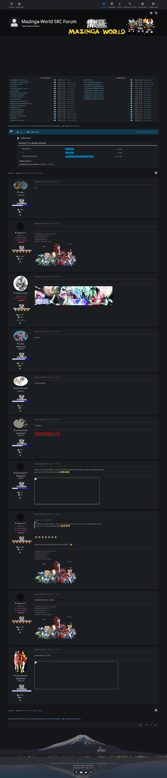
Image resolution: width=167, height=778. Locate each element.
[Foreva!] (131, 82)
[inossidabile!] (54, 105)
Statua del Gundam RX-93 (18, 116)
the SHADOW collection (17, 95)
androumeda (21, 430)
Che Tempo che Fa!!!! (16, 84)
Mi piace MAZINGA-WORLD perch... (21, 103)
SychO (91, 768)
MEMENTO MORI (15, 107)
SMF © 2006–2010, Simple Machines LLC (85, 763)
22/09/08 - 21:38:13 (47, 649)
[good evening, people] (54, 82)
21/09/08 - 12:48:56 (47, 464)
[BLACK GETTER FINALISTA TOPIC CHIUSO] (131, 88)
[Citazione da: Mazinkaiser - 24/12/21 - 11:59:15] (54, 120)
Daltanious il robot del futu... (19, 101)
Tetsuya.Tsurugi (72, 116)
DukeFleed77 (22, 473)
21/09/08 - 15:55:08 (47, 514)
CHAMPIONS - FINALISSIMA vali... (94, 86)
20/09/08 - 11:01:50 (47, 331)
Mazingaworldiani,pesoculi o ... (93, 84)
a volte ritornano (15, 99)
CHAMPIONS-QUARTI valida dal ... (94, 95)
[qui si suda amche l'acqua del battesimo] (54, 84)
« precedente (141, 132)
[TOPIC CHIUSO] (131, 93)
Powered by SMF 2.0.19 (59, 763)
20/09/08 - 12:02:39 (47, 377)
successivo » (152, 132)
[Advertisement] (83, 56)
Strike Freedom (71, 114)
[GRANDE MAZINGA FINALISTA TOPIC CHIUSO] (131, 91)
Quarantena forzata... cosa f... (19, 88)
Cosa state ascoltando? (16, 112)
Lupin (21, 192)
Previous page (32, 173)
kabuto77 (22, 132)
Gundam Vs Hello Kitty (17, 120)
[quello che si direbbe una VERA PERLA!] (54, 97)
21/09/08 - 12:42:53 (47, 419)
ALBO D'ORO (88, 80)
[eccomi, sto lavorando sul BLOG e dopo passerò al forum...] (54, 99)
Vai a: (141, 725)
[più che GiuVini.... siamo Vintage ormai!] (54, 93)
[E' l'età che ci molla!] (131, 80)
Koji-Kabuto (21, 675)
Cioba (21, 343)
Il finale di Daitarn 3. (16, 114)
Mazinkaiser (71, 88)
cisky (68, 80)
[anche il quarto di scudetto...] (54, 91)
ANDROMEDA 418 (47, 433)
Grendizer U (14, 86)
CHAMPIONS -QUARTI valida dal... (94, 93)
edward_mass (71, 82)
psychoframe (22, 388)
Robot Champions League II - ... (93, 82)
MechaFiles (13, 118)
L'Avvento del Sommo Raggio (18, 93)
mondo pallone (14, 91)
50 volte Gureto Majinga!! (18, 105)
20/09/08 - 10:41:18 (47, 277)
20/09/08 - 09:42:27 (47, 223)
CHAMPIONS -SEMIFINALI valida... (94, 88)
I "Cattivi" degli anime (17, 110)
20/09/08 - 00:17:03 (47, 182)
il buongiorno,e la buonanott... (19, 82)
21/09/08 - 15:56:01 (47, 594)
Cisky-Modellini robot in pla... (19, 80)
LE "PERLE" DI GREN (16, 97)
